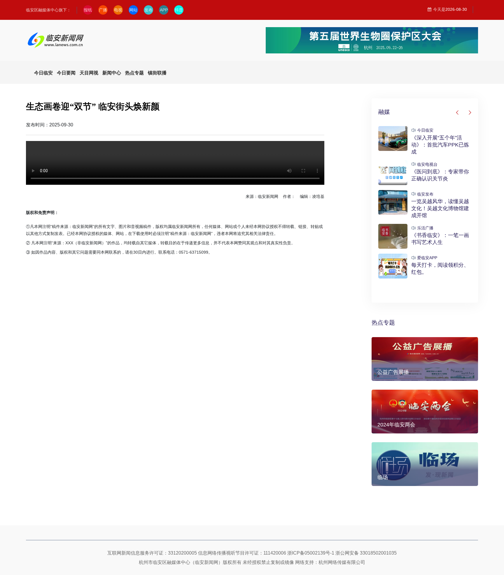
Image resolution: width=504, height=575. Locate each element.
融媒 (384, 112)
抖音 (179, 10)
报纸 (88, 10)
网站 (133, 10)
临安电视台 (427, 164)
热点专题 (383, 322)
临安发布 (425, 194)
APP (164, 10)
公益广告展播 (393, 372)
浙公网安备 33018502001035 (366, 552)
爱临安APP (427, 257)
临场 (382, 477)
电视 (118, 10)
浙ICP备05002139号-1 (310, 552)
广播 (103, 10)
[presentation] (458, 113)
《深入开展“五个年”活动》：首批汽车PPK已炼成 (440, 145)
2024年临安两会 (396, 425)
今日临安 (425, 130)
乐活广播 (425, 228)
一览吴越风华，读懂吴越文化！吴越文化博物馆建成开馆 (440, 208)
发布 (148, 10)
